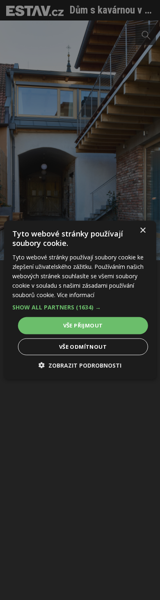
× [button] (142, 230)
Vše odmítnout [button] (83, 346)
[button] (80, 307)
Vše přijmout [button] (83, 325)
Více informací (75, 295)
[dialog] (80, 300)
